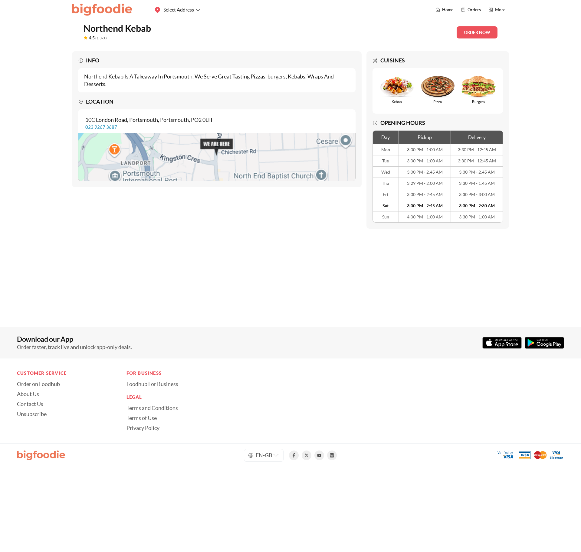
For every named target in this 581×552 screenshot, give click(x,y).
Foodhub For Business (152, 384)
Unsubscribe (32, 414)
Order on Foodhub (38, 384)
